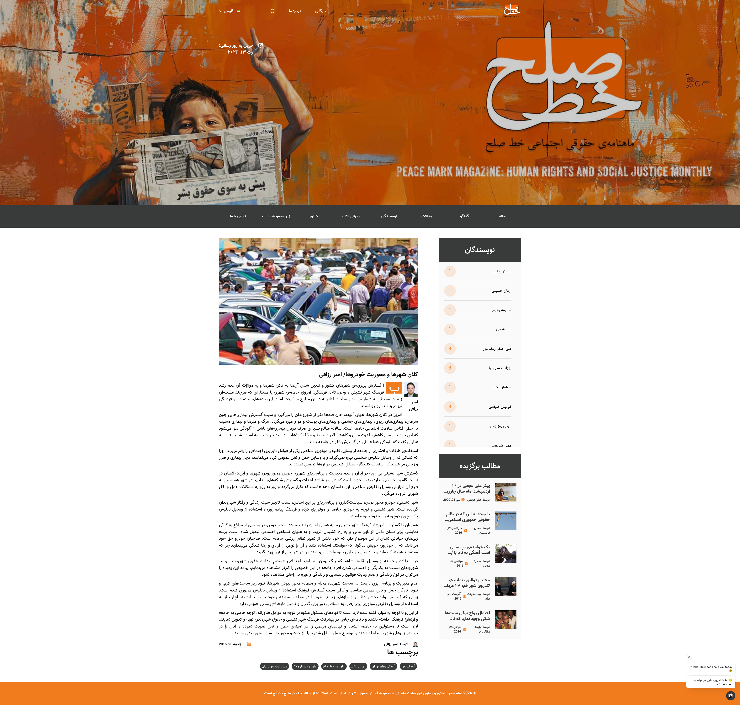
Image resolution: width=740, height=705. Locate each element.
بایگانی (320, 11)
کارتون (313, 216)
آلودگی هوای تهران (383, 666)
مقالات (426, 216)
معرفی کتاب (351, 216)
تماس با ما (238, 216)
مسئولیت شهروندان (274, 666)
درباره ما (295, 11)
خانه (502, 216)
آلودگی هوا (408, 666)
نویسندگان (389, 216)
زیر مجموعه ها (279, 216)
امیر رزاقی (358, 666)
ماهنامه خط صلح (334, 666)
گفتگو (464, 216)
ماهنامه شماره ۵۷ (305, 666)
